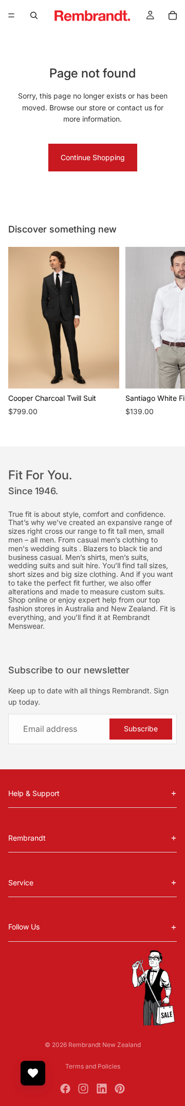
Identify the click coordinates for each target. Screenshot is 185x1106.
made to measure (90, 591)
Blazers (96, 548)
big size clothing (88, 574)
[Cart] (172, 15)
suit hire (85, 565)
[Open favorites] (33, 1073)
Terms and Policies (92, 1066)
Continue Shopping (93, 157)
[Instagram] (83, 1088)
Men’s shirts (85, 557)
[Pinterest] (120, 1088)
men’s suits (127, 557)
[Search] (34, 15)
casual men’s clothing (114, 539)
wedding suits (54, 548)
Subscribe (141, 728)
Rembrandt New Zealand (104, 1045)
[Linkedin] (102, 1088)
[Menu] (11, 15)
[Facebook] (65, 1088)
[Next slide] (165, 337)
